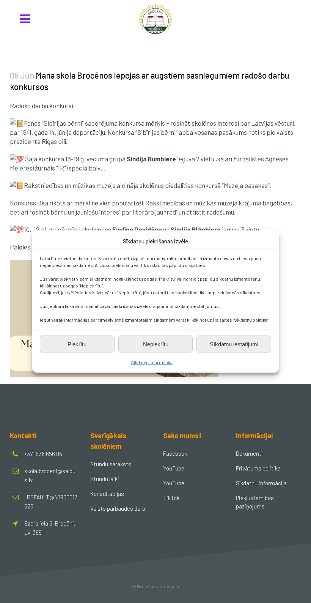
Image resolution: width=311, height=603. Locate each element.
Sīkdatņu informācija (152, 362)
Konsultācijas (107, 493)
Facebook (175, 453)
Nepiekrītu (155, 344)
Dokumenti (249, 453)
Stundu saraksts (110, 464)
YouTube (173, 468)
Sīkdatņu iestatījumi (234, 344)
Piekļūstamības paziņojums (255, 502)
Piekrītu (77, 344)
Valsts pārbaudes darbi (118, 508)
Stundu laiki (104, 478)
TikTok (171, 497)
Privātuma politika (258, 468)
